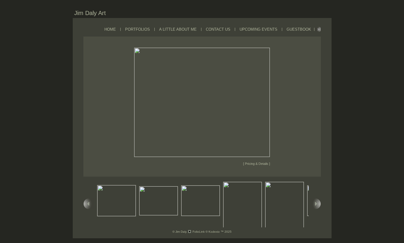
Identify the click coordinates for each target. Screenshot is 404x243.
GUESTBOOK (299, 29)
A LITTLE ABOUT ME (178, 29)
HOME (110, 29)
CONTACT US (218, 29)
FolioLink (199, 231)
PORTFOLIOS (137, 29)
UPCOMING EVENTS (258, 29)
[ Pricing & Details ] (256, 163)
